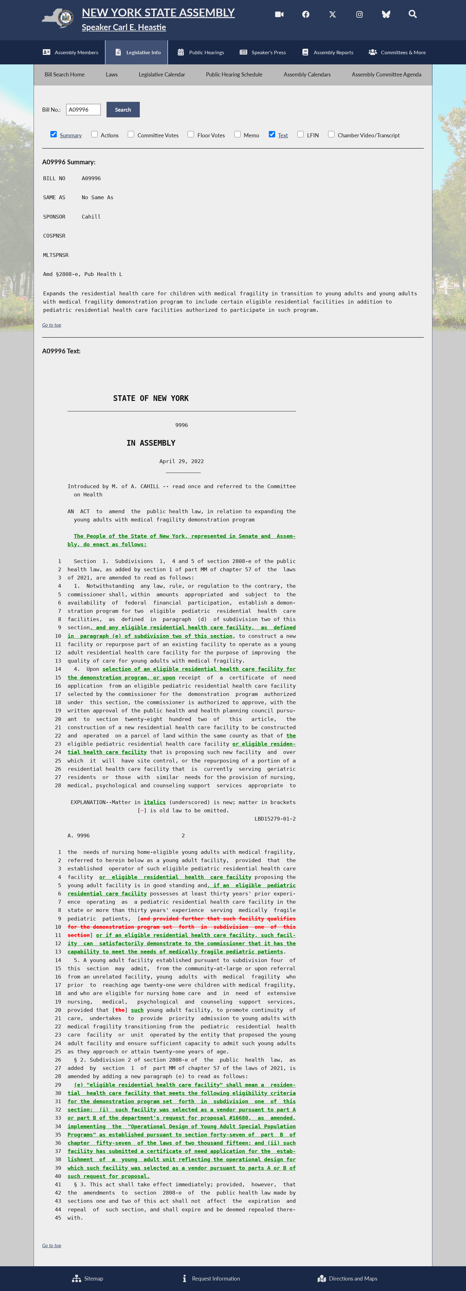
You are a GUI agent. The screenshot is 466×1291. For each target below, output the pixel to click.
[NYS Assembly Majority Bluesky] (386, 15)
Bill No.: (51, 109)
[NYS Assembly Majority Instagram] (359, 15)
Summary (71, 135)
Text (283, 135)
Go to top (51, 325)
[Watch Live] (279, 15)
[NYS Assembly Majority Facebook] (306, 15)
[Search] (413, 15)
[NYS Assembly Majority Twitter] (333, 15)
